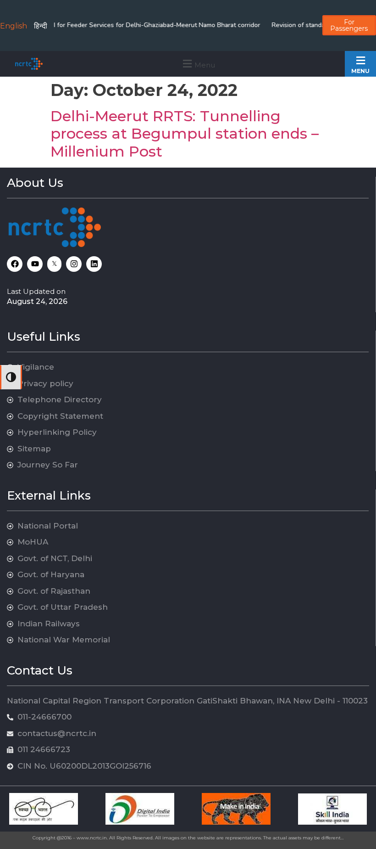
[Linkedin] (94, 264)
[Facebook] (14, 264)
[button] (198, 63)
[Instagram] (74, 264)
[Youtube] (35, 264)
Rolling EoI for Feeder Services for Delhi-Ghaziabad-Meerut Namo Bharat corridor (134, 25)
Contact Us (39, 670)
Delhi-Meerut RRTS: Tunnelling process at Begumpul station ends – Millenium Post (184, 133)
